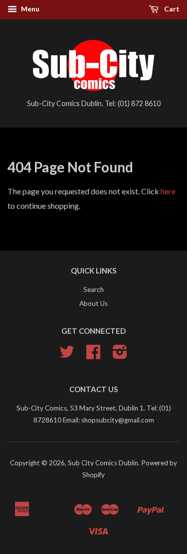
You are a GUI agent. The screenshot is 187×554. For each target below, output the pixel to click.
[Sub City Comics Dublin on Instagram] (120, 355)
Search (93, 289)
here (168, 191)
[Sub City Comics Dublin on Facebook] (93, 355)
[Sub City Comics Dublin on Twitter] (66, 355)
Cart (171, 8)
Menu (29, 8)
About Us (93, 303)
